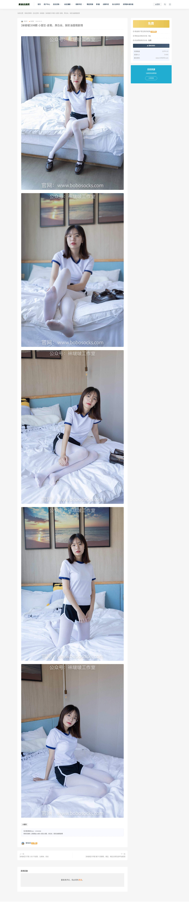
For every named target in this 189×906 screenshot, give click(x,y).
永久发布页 (116, 4)
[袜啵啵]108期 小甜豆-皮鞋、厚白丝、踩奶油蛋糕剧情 (47, 833)
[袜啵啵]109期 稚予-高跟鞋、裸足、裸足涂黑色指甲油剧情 (105, 856)
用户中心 (47, 4)
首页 (39, 4)
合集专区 (106, 4)
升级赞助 (153, 31)
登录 (80, 880)
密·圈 (98, 4)
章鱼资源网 (28, 13)
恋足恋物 (36, 13)
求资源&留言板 (128, 4)
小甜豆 (24, 824)
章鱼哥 (28, 843)
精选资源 (90, 4)
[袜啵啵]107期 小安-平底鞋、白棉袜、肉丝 (34, 856)
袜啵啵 (42, 13)
